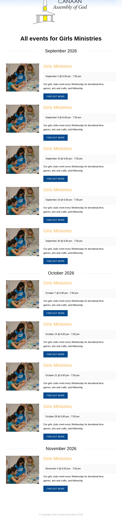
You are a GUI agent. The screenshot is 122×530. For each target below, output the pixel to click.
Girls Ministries (57, 66)
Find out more (55, 96)
